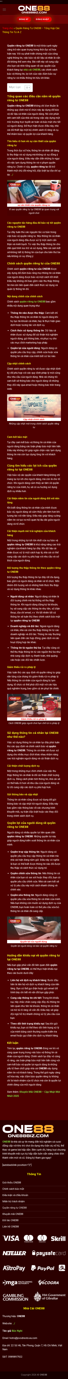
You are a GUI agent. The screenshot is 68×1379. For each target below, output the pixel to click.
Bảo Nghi (17, 1330)
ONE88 (6, 1141)
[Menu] (4, 9)
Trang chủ (7, 28)
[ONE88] (34, 9)
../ (14, 1323)
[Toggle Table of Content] (25, 87)
